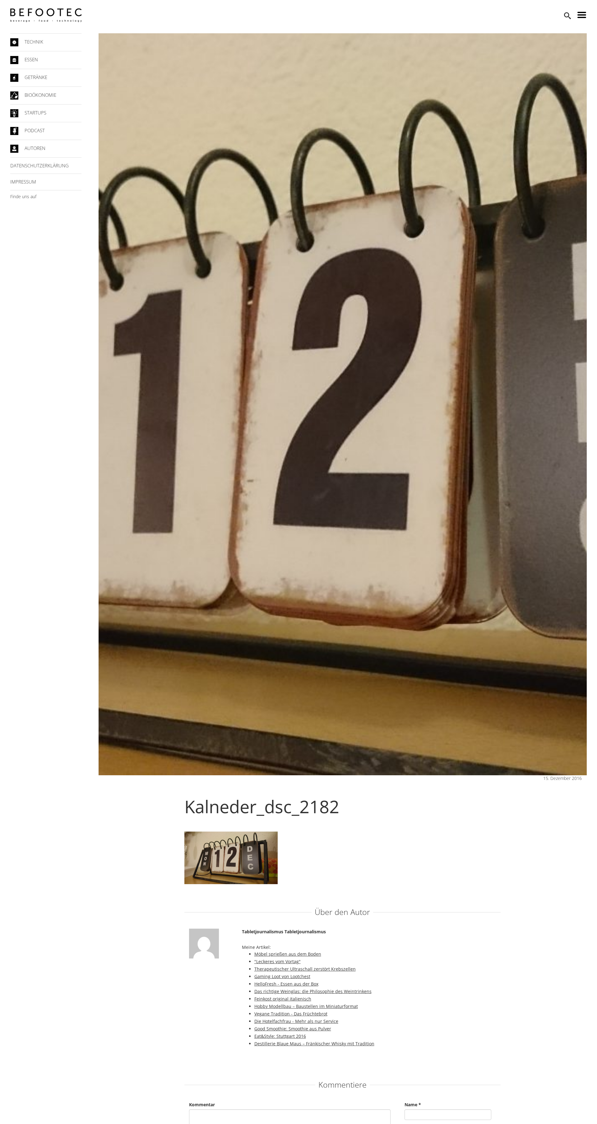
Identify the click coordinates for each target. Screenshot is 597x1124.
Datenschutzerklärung (39, 165)
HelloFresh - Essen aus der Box (286, 984)
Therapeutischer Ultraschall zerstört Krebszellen (305, 969)
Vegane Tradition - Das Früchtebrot (290, 1014)
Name (413, 1105)
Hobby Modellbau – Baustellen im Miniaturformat (306, 1006)
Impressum (23, 182)
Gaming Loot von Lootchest (282, 976)
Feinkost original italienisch (282, 999)
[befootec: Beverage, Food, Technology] (46, 15)
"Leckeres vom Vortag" (277, 961)
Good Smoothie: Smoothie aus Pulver (292, 1029)
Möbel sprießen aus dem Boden (287, 954)
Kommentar (202, 1105)
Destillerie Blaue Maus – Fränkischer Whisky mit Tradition (314, 1044)
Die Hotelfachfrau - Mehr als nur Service (296, 1021)
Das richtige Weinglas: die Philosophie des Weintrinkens (313, 991)
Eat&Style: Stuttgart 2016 (280, 1036)
